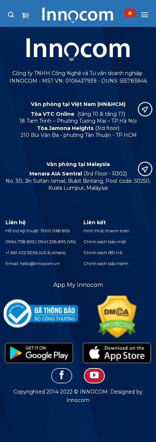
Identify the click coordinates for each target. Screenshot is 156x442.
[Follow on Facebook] (61, 376)
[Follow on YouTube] (94, 376)
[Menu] (144, 14)
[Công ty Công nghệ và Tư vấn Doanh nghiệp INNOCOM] (71, 12)
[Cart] (25, 16)
